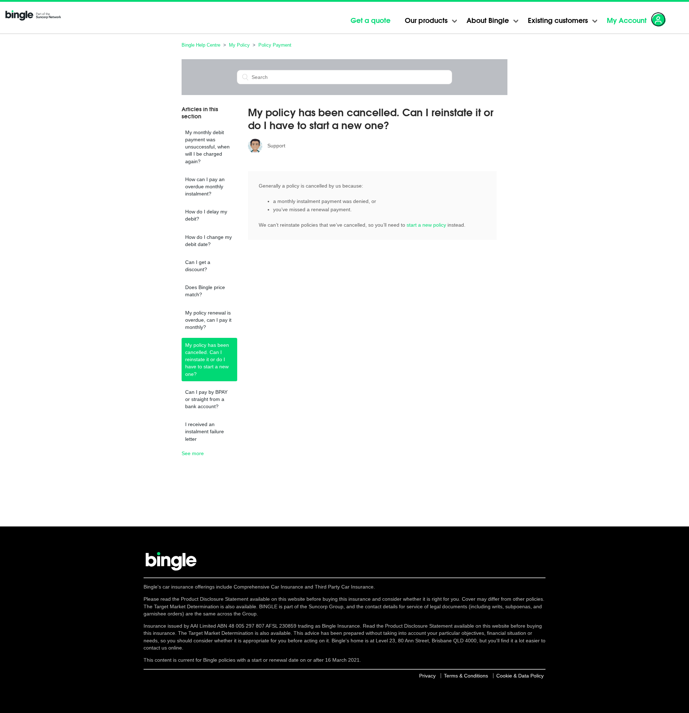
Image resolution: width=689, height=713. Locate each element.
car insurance (178, 587)
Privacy (427, 676)
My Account (627, 20)
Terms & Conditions (466, 676)
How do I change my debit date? (208, 240)
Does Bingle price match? (205, 290)
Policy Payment (274, 45)
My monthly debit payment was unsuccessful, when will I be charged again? (207, 146)
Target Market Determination (186, 606)
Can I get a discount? (197, 265)
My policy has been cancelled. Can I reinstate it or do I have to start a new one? (207, 359)
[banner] (30, 20)
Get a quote (370, 20)
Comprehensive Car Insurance (268, 587)
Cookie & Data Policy (520, 676)
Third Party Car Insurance (344, 587)
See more (193, 453)
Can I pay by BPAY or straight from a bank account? (206, 399)
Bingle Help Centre (201, 45)
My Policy (239, 45)
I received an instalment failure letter (204, 431)
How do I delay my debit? (206, 215)
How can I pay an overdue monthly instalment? (205, 186)
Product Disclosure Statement (215, 599)
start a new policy (426, 225)
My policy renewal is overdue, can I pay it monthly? (208, 320)
